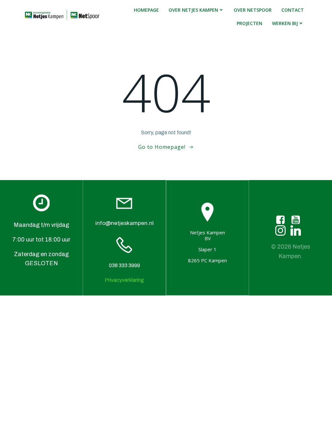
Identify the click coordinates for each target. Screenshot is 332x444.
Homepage (146, 10)
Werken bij (285, 23)
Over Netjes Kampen (193, 10)
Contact (292, 10)
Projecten (249, 23)
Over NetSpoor (253, 10)
